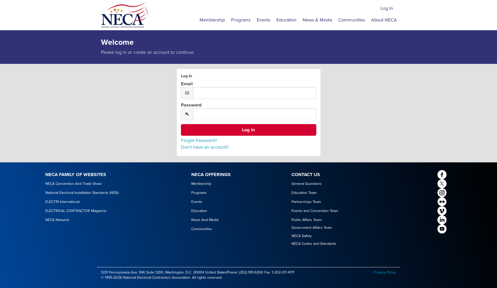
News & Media (317, 20)
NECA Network (57, 220)
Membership (212, 20)
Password (191, 105)
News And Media (204, 220)
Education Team (304, 193)
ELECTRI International (62, 202)
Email (187, 84)
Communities (351, 20)
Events (263, 20)
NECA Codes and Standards (313, 243)
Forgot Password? (199, 140)
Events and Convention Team (314, 211)
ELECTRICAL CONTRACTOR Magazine (75, 211)
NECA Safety (301, 236)
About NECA (384, 20)
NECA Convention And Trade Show (73, 183)
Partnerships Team (306, 202)
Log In (387, 8)
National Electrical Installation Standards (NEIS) (82, 193)
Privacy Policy (385, 272)
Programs (241, 20)
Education (286, 20)
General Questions (306, 183)
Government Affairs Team (311, 227)
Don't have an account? (205, 147)
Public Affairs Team (306, 220)
